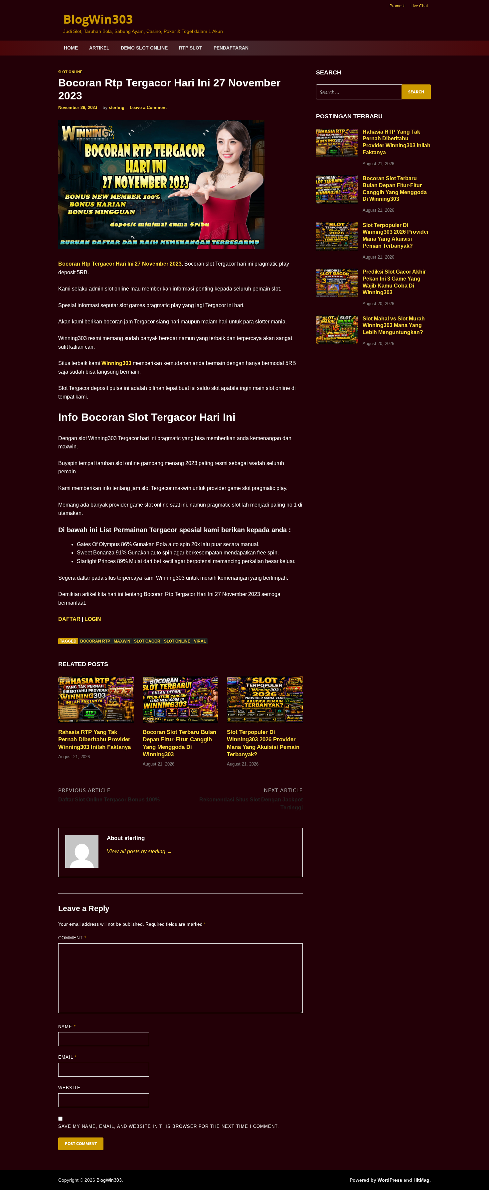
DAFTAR (69, 619)
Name (67, 1026)
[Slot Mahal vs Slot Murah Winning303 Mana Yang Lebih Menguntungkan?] (337, 319)
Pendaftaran (231, 48)
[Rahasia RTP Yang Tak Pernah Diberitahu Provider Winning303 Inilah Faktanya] (96, 702)
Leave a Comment (148, 107)
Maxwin (122, 641)
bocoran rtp (95, 641)
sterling (116, 107)
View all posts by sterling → (139, 851)
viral (200, 641)
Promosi (397, 6)
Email (67, 1057)
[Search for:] (373, 91)
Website (69, 1087)
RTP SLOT (190, 48)
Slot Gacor (147, 641)
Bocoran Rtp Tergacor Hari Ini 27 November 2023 (120, 264)
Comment (72, 937)
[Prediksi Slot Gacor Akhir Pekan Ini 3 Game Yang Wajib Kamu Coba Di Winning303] (337, 272)
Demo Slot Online (144, 48)
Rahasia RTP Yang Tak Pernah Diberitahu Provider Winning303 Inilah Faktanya (94, 739)
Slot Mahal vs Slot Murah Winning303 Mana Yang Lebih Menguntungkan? (394, 325)
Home (71, 48)
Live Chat (419, 6)
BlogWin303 (98, 19)
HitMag (421, 1180)
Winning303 (116, 363)
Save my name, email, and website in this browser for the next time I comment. (168, 1126)
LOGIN (92, 619)
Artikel (99, 48)
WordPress (390, 1180)
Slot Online (70, 71)
